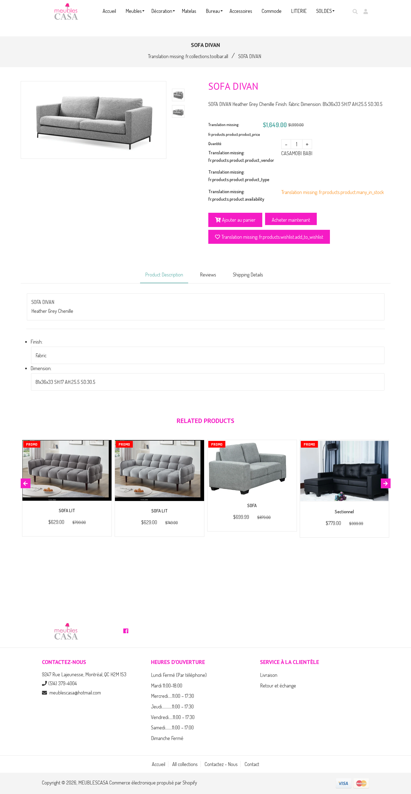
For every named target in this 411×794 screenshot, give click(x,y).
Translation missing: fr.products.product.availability (236, 195)
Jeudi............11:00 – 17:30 (172, 706)
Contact (252, 764)
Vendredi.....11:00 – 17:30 (173, 717)
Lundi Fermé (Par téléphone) (179, 675)
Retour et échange (278, 685)
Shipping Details (248, 274)
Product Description (164, 274)
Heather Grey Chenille (52, 311)
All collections (185, 764)
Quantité (214, 143)
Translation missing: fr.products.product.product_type (238, 175)
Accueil (158, 764)
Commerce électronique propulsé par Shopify (153, 782)
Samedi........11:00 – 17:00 (172, 727)
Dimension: (40, 368)
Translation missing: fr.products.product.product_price (234, 129)
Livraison (268, 675)
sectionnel (344, 511)
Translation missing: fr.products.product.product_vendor (241, 156)
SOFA (252, 505)
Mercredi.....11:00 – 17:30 (172, 696)
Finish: (36, 342)
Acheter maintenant (291, 220)
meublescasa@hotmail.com (75, 692)
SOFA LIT (67, 510)
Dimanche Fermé (167, 738)
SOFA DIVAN (42, 302)
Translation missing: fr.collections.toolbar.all (188, 56)
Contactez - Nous (221, 764)
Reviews (208, 274)
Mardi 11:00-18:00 (166, 685)
